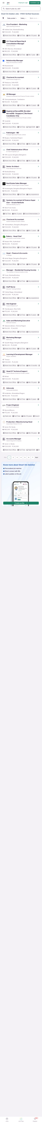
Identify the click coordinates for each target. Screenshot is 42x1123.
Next (36, 457)
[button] (21, 484)
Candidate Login (35, 2)
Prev (5, 457)
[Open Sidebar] (3, 3)
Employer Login (23, 2)
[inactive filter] (3, 18)
